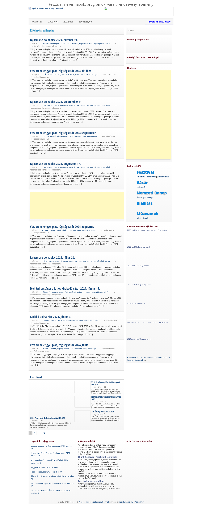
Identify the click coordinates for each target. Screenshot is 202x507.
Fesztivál (36, 377)
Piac (91, 44)
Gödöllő (46, 321)
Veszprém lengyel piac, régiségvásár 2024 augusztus (62, 226)
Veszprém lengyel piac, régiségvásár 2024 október (60, 71)
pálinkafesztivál (163, 176)
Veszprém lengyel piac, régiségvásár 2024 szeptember (63, 133)
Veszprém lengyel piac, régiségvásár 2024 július (59, 345)
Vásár (107, 44)
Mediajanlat (139, 502)
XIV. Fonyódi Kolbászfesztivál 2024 (47, 418)
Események (85, 21)
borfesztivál (151, 176)
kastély (145, 218)
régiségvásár (99, 44)
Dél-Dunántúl (70, 292)
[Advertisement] (77, 205)
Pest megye (84, 321)
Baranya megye (57, 292)
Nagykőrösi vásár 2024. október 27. (46, 467)
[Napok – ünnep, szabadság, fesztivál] (46, 8)
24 (44, 433)
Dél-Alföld (64, 44)
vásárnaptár (141, 187)
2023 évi (53, 21)
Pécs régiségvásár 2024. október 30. (46, 472)
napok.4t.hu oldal (126, 502)
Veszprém (79, 75)
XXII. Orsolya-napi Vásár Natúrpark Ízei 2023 (105, 383)
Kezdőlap (36, 21)
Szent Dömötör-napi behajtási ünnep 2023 (106, 397)
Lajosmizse (83, 44)
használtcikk (73, 44)
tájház (139, 218)
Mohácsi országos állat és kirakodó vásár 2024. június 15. (65, 288)
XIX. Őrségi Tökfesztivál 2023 (102, 411)
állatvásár (47, 292)
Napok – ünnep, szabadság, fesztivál (94, 502)
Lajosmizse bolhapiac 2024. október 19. (54, 40)
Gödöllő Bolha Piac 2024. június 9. (50, 317)
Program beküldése (159, 21)
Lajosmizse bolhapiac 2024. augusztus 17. (55, 164)
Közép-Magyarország (69, 321)
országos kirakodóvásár (93, 292)
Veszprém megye (91, 75)
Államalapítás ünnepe (145, 197)
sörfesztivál (141, 176)
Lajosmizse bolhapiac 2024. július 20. (52, 257)
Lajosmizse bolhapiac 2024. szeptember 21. (56, 102)
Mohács (80, 292)
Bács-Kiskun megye (51, 44)
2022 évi (68, 21)
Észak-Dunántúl (51, 75)
